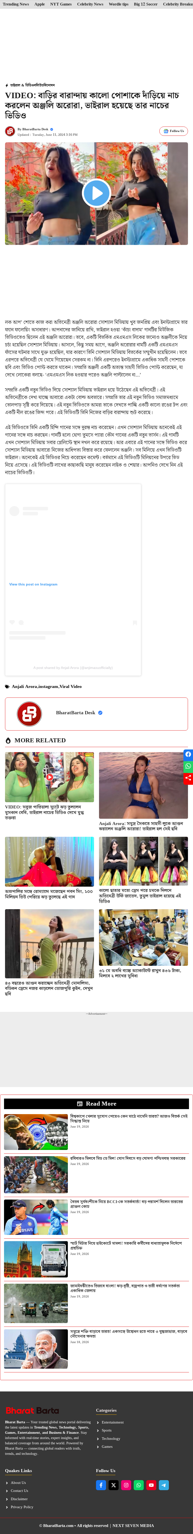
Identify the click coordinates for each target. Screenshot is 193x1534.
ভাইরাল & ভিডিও (22, 85)
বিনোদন (49, 85)
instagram (48, 686)
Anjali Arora (24, 686)
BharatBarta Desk (35, 129)
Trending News (16, 5)
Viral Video (71, 686)
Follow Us (177, 131)
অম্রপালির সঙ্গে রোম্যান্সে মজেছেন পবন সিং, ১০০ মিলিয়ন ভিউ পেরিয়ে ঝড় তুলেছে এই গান (49, 894)
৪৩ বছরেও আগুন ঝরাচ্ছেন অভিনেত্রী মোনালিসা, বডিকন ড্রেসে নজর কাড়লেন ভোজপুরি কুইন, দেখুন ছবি (49, 989)
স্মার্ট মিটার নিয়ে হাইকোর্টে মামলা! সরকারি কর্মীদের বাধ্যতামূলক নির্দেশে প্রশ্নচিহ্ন (126, 1245)
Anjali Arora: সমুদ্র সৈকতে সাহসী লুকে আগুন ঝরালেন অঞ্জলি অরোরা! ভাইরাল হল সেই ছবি (141, 826)
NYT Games (61, 5)
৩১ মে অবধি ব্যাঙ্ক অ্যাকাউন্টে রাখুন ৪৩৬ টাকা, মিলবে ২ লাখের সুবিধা (140, 973)
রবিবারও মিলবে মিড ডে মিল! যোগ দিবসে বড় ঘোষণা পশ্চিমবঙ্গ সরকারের (127, 1158)
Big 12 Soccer (146, 5)
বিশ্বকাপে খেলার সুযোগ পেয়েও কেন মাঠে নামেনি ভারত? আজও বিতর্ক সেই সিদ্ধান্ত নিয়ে (128, 1118)
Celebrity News (90, 5)
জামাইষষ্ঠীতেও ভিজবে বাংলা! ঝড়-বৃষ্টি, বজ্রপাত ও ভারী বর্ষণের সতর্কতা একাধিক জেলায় (125, 1288)
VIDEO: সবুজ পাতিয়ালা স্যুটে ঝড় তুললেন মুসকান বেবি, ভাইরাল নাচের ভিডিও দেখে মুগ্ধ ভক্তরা (44, 812)
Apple (39, 5)
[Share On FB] (188, 755)
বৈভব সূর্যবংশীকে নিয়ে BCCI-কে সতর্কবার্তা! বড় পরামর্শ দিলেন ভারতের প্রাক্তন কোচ (126, 1204)
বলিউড (39, 85)
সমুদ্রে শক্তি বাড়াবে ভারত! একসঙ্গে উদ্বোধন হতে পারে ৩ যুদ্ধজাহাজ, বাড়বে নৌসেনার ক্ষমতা (128, 1334)
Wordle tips (118, 5)
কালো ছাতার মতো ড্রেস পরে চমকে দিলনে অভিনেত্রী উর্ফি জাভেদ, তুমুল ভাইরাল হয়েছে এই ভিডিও (140, 896)
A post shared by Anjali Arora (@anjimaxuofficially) (73, 668)
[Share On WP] (188, 767)
